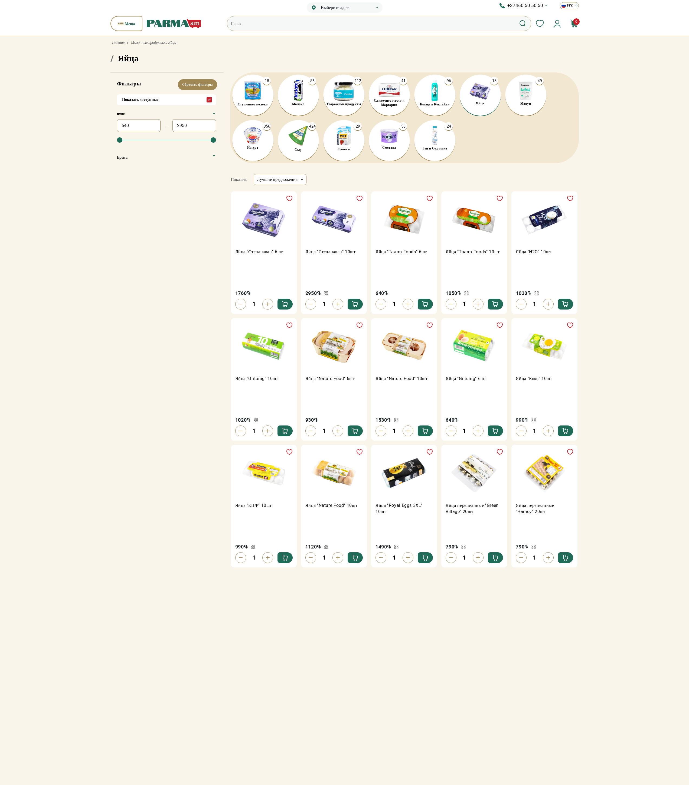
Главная (118, 42)
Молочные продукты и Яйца (153, 42)
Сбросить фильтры (197, 85)
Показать (239, 179)
